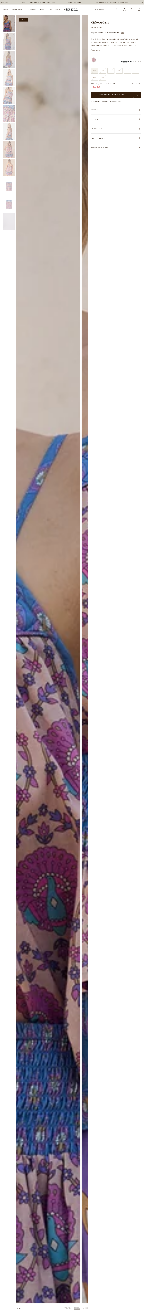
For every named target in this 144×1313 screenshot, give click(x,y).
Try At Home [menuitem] (99, 9)
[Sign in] (124, 9)
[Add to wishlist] (137, 95)
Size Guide (136, 84)
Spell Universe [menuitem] (54, 9)
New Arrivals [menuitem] (17, 9)
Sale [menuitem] (65, 9)
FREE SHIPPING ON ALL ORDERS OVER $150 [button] (38, 2)
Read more (95, 50)
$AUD (108, 9)
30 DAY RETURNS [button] (74, 2)
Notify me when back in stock (112, 95)
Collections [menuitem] (31, 9)
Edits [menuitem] (42, 9)
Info (122, 33)
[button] (131, 61)
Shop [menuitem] (5, 9)
